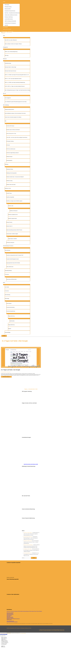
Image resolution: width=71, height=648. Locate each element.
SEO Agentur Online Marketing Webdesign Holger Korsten (55, 629)
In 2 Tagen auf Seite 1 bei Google (10, 369)
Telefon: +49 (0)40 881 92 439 (30, 389)
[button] (5, 2)
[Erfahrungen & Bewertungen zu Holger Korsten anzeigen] (28, 450)
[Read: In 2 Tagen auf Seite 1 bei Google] (21, 367)
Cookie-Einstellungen (3, 633)
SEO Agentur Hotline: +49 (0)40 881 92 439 (7, 31)
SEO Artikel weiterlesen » (6, 377)
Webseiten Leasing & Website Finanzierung (13, 618)
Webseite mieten (9, 619)
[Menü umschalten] (11, 3)
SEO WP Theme (43, 629)
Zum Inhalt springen (23, 633)
